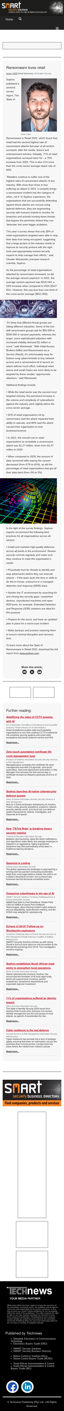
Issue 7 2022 (11, 73)
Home (9, 19)
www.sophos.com (29, 653)
